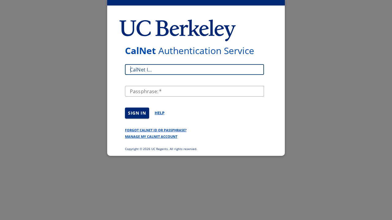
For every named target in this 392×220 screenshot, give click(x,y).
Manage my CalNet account (151, 136)
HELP (159, 113)
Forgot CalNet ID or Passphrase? (156, 130)
